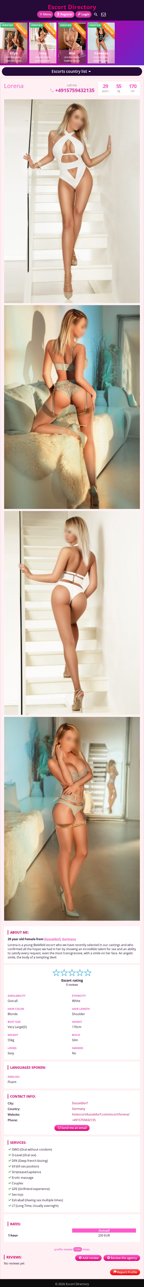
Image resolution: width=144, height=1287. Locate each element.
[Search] (95, 14)
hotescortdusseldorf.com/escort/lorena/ (101, 1114)
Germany (69, 939)
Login (85, 14)
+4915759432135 (74, 90)
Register (66, 14)
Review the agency (124, 1258)
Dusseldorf (52, 939)
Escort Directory (72, 7)
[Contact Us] (103, 14)
